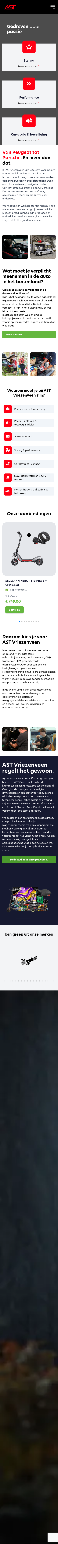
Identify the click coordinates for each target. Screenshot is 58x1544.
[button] (19, 621)
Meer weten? (14, 334)
